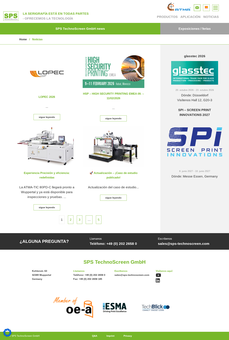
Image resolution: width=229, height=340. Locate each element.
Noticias (211, 17)
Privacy (128, 335)
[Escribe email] (197, 7)
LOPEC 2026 (47, 97)
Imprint (110, 335)
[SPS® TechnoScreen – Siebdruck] (10, 16)
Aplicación (190, 17)
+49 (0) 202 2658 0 (95, 275)
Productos (167, 17)
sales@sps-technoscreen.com (131, 275)
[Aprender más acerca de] (47, 56)
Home (23, 39)
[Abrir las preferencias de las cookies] (7, 335)
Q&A (94, 335)
